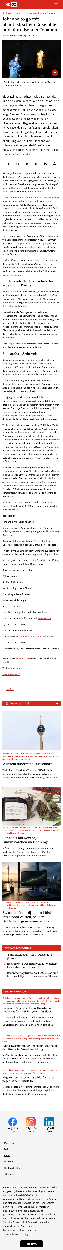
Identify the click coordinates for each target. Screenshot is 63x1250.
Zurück (10, 689)
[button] (8, 164)
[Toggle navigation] (56, 4)
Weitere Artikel (19, 703)
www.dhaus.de (9, 673)
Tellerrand (9, 1173)
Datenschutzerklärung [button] (16, 1234)
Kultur (7, 1155)
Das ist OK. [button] (31, 1243)
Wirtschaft (9, 1161)
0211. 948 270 (44, 618)
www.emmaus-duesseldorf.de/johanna (35, 636)
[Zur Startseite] (11, 4)
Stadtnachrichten (15, 991)
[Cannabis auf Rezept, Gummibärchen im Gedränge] (31, 806)
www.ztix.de (22, 658)
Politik (7, 1149)
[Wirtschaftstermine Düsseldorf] (31, 730)
